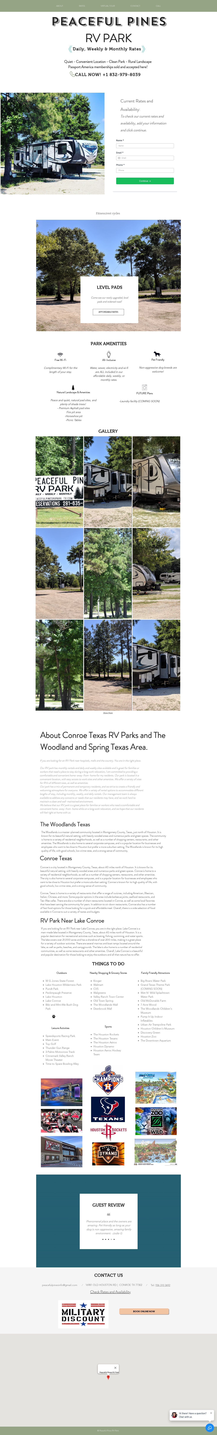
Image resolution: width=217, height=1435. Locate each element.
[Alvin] (111, 1239)
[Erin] (102, 1239)
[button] (59, 481)
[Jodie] (108, 1239)
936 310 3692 (162, 1285)
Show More (108, 713)
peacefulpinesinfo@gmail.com (59, 1285)
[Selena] (105, 1239)
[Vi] (114, 1239)
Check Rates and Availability (110, 1292)
